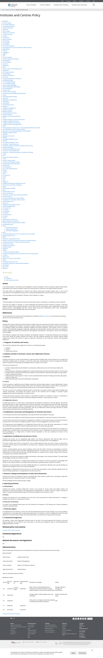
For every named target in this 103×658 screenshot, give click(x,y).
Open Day (5, 29)
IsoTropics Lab (7, 208)
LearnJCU (81, 1)
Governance (6, 103)
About (12, 623)
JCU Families (6, 44)
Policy (3, 9)
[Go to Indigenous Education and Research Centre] (57, 644)
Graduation (6, 70)
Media (4, 260)
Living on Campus (7, 34)
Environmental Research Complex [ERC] (13, 198)
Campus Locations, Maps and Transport (18, 626)
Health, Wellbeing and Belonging (11, 87)
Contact (88, 1)
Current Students (45, 5)
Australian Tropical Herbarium (11, 144)
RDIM (4, 237)
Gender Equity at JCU (8, 201)
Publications (6, 37)
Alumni (5, 95)
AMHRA (5, 137)
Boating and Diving (8, 147)
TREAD (5, 250)
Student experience (8, 28)
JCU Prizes (5, 77)
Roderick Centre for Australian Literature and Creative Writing (19, 240)
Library (74, 1)
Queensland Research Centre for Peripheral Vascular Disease (19, 234)
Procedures (8, 278)
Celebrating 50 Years (8, 105)
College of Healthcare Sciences (11, 121)
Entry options (6, 42)
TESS (4, 173)
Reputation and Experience (10, 100)
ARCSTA (5, 141)
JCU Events (6, 213)
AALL (4, 55)
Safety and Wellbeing (8, 75)
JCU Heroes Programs (9, 46)
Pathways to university (9, 33)
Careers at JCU (7, 90)
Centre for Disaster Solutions (10, 157)
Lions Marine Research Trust (10, 142)
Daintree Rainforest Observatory (11, 163)
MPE (4, 126)
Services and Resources (66, 630)
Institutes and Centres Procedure (11, 530)
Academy (5, 106)
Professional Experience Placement (12, 78)
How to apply (6, 31)
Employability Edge (8, 80)
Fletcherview (6, 165)
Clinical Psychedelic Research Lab (11, 149)
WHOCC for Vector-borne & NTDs (12, 258)
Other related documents (12, 280)
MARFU (5, 170)
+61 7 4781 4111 (82, 632)
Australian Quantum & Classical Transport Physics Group (18, 145)
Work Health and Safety (9, 188)
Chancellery (6, 101)
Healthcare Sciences (49, 628)
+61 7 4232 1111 (82, 634)
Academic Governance (10, 9)
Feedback (90, 618)
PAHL (4, 232)
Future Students (31, 5)
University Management (12, 230)
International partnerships (10, 96)
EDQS (4, 67)
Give (94, 1)
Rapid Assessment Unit (9, 235)
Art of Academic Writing (9, 82)
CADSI (4, 177)
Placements (6, 65)
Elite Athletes (6, 49)
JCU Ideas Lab (6, 175)
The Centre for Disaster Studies (11, 162)
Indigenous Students (32, 630)
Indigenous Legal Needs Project (11, 204)
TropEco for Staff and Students (11, 252)
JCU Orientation (7, 62)
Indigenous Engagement (9, 108)
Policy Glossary (46, 316)
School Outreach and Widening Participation (14, 93)
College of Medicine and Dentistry (12, 123)
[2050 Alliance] (16, 643)
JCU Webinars (6, 211)
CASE (4, 118)
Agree (73, 653)
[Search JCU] (94, 5)
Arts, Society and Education (50, 625)
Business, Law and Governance (51, 626)
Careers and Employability (10, 85)
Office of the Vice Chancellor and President (14, 222)
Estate (4, 186)
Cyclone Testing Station (9, 160)
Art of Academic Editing (9, 83)
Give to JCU (6, 203)
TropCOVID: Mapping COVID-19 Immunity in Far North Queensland (20, 253)
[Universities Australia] (28, 642)
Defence (5, 51)
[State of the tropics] (41, 642)
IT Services (6, 209)
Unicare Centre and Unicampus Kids (12, 69)
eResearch (6, 182)
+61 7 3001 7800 (82, 637)
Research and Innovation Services (12, 116)
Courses (5, 36)
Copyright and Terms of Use (10, 262)
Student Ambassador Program (11, 59)
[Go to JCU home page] (13, 618)
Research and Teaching (61, 5)
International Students (9, 26)
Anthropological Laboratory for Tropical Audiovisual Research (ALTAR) (21, 128)
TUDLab (5, 255)
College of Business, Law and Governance (14, 119)
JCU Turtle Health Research (10, 168)
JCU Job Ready (6, 73)
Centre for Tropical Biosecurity (11, 150)
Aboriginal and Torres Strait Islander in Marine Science (17, 47)
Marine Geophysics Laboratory (11, 221)
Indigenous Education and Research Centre (14, 183)
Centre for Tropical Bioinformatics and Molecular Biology (18, 152)
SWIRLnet (5, 248)
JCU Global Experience (9, 24)
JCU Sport (5, 216)
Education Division (8, 110)
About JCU (5, 98)
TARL (4, 180)
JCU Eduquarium (7, 167)
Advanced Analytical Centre (10, 132)
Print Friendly (8, 272)
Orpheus (5, 172)
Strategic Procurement (9, 245)
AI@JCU (5, 54)
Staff (62, 1)
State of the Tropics (8, 244)
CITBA (4, 154)
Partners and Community (79, 5)
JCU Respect (6, 265)
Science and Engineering (49, 632)
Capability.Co (6, 52)
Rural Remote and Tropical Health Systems (14, 129)
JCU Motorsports (7, 214)
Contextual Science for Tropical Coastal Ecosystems (16, 242)
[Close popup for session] (92, 650)
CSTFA (4, 159)
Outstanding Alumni (8, 224)
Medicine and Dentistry (49, 630)
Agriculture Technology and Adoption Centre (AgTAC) (17, 131)
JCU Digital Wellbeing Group (10, 139)
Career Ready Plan (8, 88)
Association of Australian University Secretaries (15, 195)
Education (64, 632)
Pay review (6, 266)
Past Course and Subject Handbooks (12, 185)
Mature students (7, 39)
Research (5, 268)
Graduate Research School (10, 113)
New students (6, 60)
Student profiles (7, 247)
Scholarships (6, 41)
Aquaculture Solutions (9, 136)
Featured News (13, 632)
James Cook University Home (14, 4)
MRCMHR (5, 21)
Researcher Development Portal (11, 239)
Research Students (31, 633)
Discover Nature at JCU (9, 191)
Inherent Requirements (9, 206)
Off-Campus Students (8, 72)
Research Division (7, 114)
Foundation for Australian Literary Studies (14, 200)
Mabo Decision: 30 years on (10, 219)
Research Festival (7, 111)
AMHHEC (5, 134)
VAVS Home (6, 257)
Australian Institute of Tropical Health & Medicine (16, 263)
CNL (4, 178)
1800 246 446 (82, 626)
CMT (4, 155)
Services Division (7, 196)
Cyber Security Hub (8, 193)
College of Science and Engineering (12, 124)
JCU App (68, 1)
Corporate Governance (12, 227)
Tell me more (82, 653)
